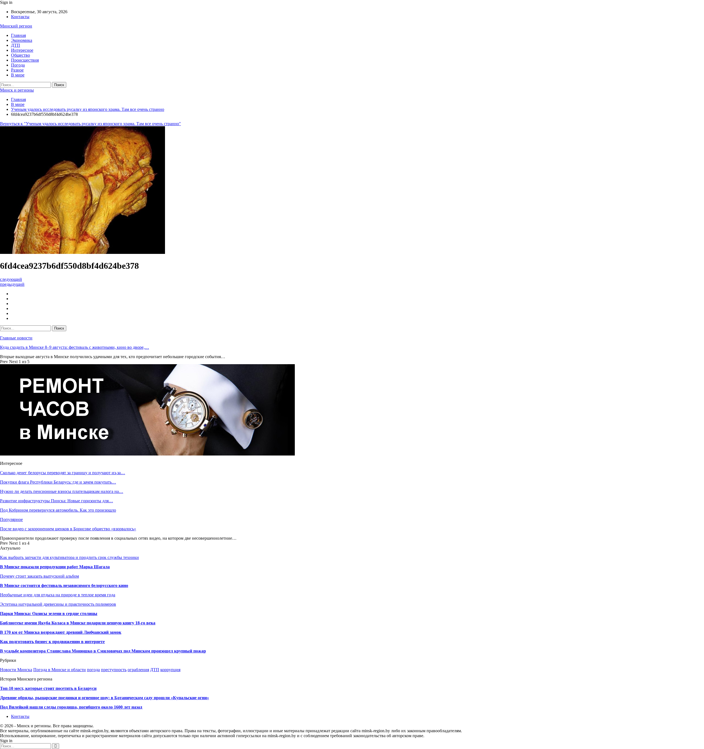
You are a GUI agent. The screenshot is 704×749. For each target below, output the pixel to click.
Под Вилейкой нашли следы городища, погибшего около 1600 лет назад (71, 707)
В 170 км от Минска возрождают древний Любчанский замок (60, 632)
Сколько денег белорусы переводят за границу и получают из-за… (62, 472)
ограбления (138, 669)
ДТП (15, 45)
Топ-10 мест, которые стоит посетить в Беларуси (48, 688)
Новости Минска (16, 669)
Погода (18, 65)
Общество (20, 55)
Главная (18, 35)
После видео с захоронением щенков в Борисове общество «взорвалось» (68, 528)
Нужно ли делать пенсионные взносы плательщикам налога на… (61, 491)
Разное (17, 70)
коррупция (170, 669)
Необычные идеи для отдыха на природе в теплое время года (57, 594)
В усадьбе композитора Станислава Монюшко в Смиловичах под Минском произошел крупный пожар (103, 651)
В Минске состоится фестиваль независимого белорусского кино (64, 585)
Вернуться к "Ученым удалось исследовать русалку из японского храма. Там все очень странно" (90, 123)
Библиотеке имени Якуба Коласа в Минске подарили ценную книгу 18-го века (77, 623)
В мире (17, 75)
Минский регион (16, 26)
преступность (114, 669)
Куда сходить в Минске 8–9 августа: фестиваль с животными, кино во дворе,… (74, 347)
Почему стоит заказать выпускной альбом (39, 576)
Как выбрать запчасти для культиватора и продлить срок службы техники (69, 557)
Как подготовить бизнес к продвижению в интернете (52, 641)
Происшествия (25, 60)
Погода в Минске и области (59, 669)
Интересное (22, 50)
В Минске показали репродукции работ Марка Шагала (55, 566)
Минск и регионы (17, 90)
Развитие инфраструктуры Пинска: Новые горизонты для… (56, 500)
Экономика (21, 40)
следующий (11, 279)
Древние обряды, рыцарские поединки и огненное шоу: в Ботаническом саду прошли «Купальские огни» (104, 697)
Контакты (20, 16)
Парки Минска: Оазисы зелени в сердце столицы (48, 613)
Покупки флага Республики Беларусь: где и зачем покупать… (58, 482)
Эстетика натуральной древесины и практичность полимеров (58, 604)
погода (93, 669)
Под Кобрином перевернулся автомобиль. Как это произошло (58, 510)
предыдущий (12, 284)
